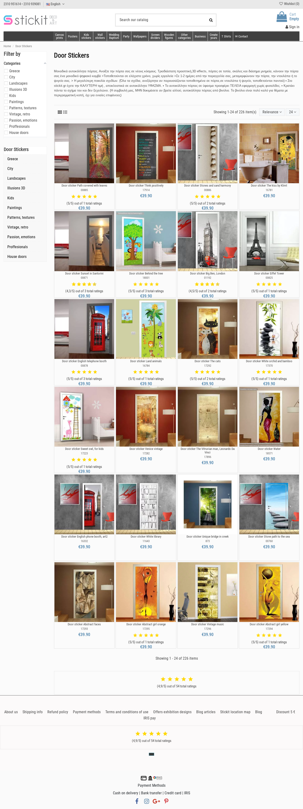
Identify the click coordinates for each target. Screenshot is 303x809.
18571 (269, 453)
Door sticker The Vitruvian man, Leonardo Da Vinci (208, 450)
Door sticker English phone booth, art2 (84, 536)
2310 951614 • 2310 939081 (22, 4)
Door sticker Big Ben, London (207, 273)
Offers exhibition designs (172, 712)
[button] (184, 36)
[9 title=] (92, 284)
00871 (84, 277)
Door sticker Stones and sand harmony (207, 185)
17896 (207, 457)
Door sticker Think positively (146, 185)
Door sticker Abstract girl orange (146, 624)
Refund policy (57, 712)
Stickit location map (235, 712)
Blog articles (205, 712)
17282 (146, 453)
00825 (269, 277)
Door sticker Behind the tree (146, 273)
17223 (84, 453)
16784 (146, 365)
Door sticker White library (146, 536)
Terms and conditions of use (126, 712)
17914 (146, 190)
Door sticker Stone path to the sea (269, 536)
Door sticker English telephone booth (84, 361)
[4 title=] (89, 196)
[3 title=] (84, 196)
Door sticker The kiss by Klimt (269, 185)
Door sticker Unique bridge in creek (208, 536)
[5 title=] (95, 196)
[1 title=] (73, 196)
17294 (269, 629)
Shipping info (32, 712)
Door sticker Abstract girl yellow (269, 624)
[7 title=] (87, 284)
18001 (146, 277)
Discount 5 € (285, 712)
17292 (207, 365)
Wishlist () (291, 4)
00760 (269, 541)
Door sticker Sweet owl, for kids (84, 449)
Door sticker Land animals (146, 361)
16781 (269, 190)
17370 (269, 365)
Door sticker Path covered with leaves (84, 185)
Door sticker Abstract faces (84, 624)
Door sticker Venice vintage (146, 449)
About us (11, 712)
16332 (84, 541)
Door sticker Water (269, 449)
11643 (146, 541)
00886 (207, 190)
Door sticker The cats (208, 361)
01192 (207, 277)
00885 (84, 190)
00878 (84, 365)
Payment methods (87, 712)
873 (207, 541)
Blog (258, 712)
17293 (84, 629)
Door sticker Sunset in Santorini (84, 273)
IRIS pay (149, 718)
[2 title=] (78, 196)
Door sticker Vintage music (207, 624)
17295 (146, 629)
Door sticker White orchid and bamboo (269, 361)
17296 (207, 629)
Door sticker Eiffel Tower (269, 273)
